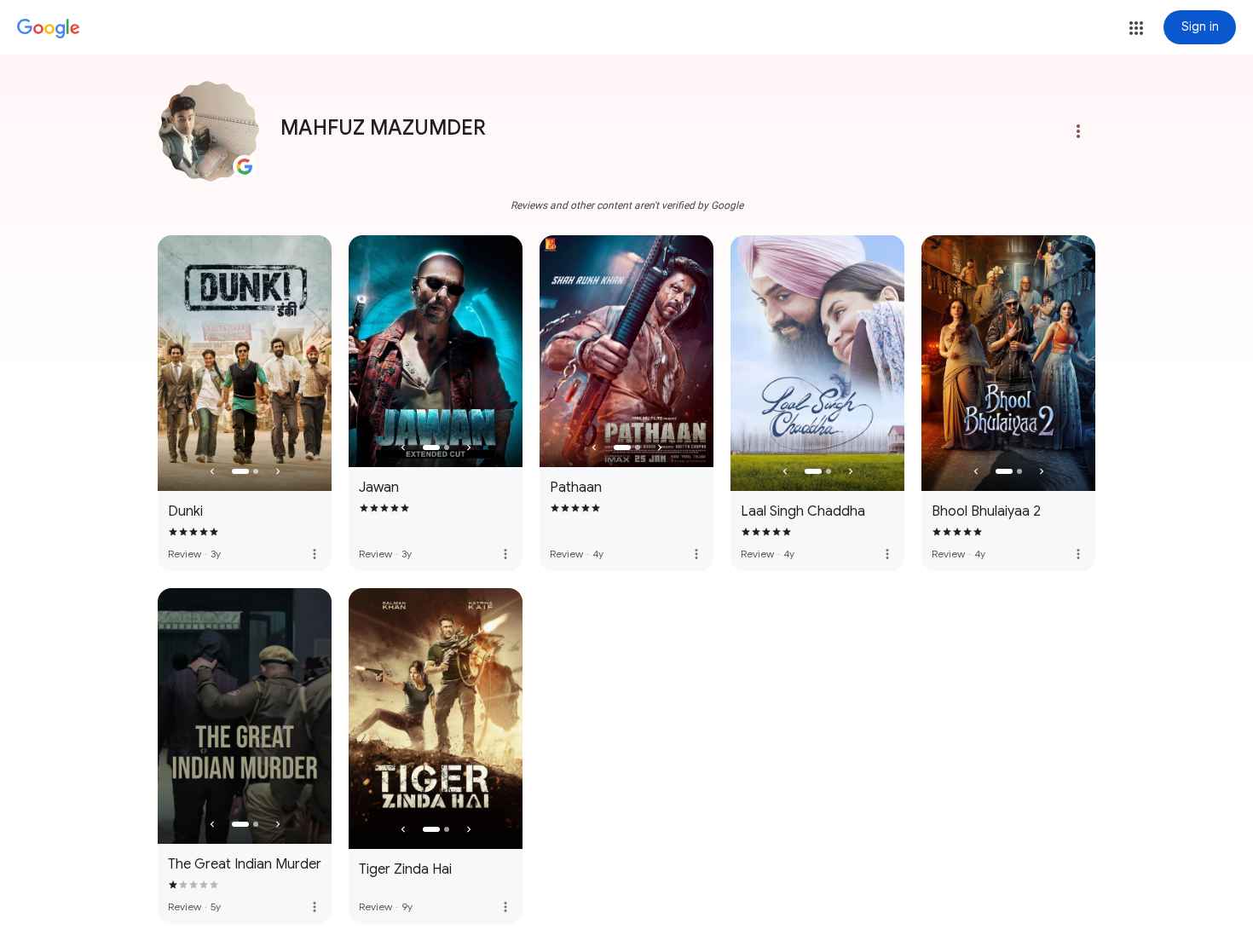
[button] (1136, 28)
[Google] (48, 29)
